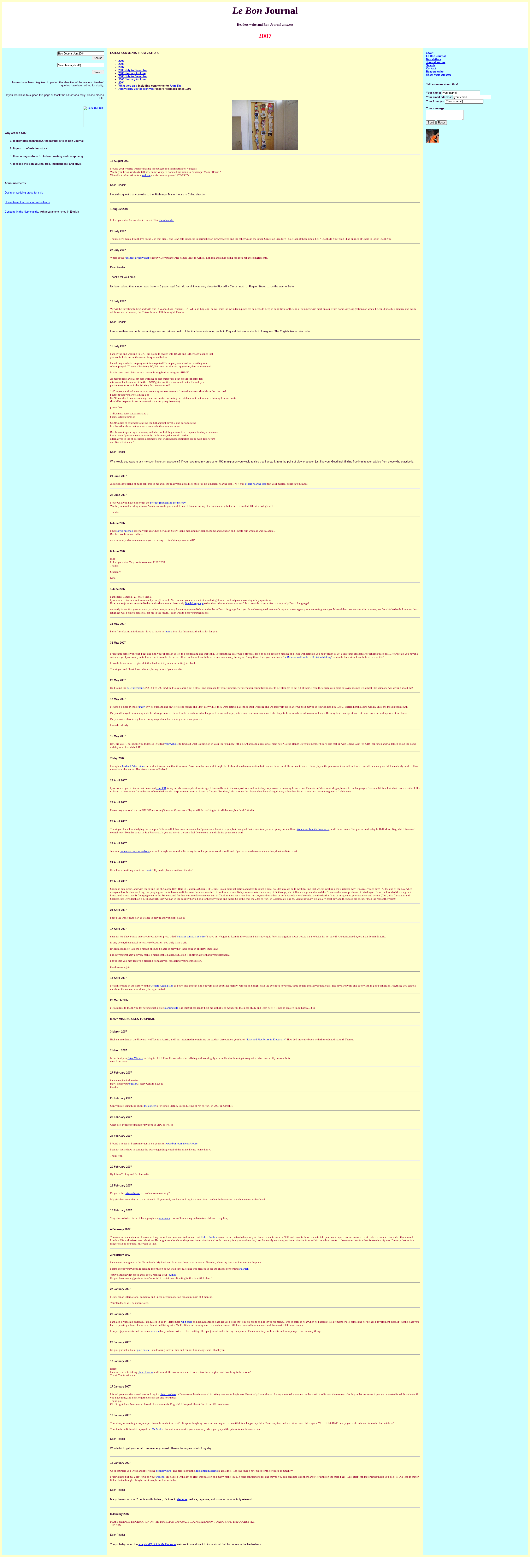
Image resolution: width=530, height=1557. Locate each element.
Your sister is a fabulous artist (313, 829)
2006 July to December (132, 70)
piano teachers (168, 1394)
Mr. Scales (186, 1321)
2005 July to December (132, 76)
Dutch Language (194, 603)
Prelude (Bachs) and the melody (168, 502)
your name (164, 1218)
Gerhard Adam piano (133, 766)
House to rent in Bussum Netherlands (27, 202)
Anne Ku (175, 85)
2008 (121, 63)
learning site (171, 1007)
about (429, 52)
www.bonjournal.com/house (182, 1143)
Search (430, 65)
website (146, 175)
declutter (182, 1499)
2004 (121, 82)
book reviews (163, 1470)
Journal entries (435, 62)
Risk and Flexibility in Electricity (266, 1039)
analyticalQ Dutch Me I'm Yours (157, 1544)
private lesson (132, 1193)
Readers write (434, 71)
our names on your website (135, 851)
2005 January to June (132, 79)
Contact (431, 68)
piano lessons (145, 1372)
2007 (121, 67)
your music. (143, 1349)
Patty (142, 706)
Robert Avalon (209, 1237)
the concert (150, 1105)
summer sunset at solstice (191, 936)
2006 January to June (132, 73)
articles (155, 1331)
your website (171, 743)
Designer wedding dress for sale (24, 192)
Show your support (438, 74)
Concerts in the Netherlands (21, 211)
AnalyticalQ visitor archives (136, 88)
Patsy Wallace (135, 1058)
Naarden (244, 1268)
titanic (168, 631)
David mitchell (124, 530)
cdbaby (133, 1083)
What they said (127, 85)
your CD (161, 788)
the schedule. (166, 220)
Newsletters (433, 59)
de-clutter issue (135, 687)
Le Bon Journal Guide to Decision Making (307, 657)
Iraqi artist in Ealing (206, 1470)
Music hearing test (255, 483)
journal (172, 1274)
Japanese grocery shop (137, 257)
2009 (121, 60)
